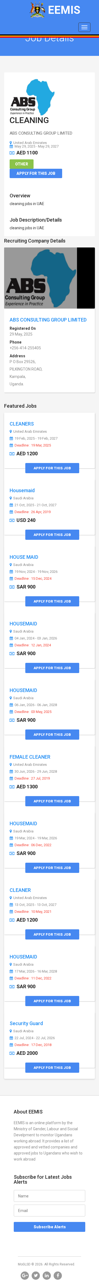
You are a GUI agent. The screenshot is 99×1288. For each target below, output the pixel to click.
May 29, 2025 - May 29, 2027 (37, 146)
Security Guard (26, 1023)
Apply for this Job (35, 173)
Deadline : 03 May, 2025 (33, 712)
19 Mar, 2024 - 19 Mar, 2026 (36, 838)
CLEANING (29, 120)
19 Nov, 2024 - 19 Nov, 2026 (36, 572)
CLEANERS (22, 424)
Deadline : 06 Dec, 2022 (33, 845)
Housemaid (22, 490)
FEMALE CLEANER (30, 757)
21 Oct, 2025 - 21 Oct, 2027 (35, 505)
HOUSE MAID (24, 557)
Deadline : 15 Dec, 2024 (33, 579)
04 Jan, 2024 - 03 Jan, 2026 (36, 638)
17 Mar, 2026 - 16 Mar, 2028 (36, 971)
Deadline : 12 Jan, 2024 (33, 645)
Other (21, 164)
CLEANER (20, 890)
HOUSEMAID (23, 624)
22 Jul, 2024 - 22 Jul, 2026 (35, 1038)
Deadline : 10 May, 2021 (33, 912)
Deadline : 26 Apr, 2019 (33, 512)
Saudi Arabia (23, 498)
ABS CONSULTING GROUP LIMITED (48, 320)
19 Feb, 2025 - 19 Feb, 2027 (36, 438)
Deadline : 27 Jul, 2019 (32, 778)
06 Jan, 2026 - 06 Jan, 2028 (36, 705)
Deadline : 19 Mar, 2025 (33, 445)
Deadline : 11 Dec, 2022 (33, 978)
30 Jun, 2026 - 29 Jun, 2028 (36, 772)
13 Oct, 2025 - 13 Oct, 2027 (35, 905)
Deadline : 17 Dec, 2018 (33, 1045)
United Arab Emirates (30, 143)
